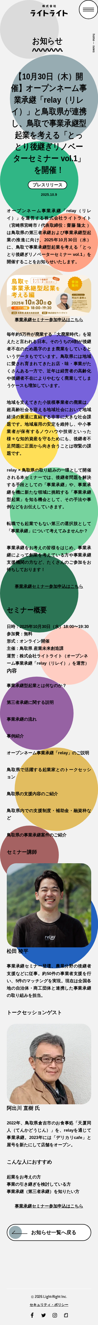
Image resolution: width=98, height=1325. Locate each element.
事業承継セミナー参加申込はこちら (49, 319)
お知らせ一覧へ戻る (53, 1232)
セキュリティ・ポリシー (49, 1305)
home (94, 37)
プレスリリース (48, 185)
